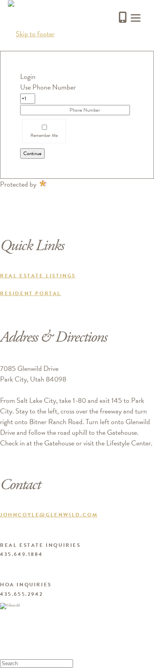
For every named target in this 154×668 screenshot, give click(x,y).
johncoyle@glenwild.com (49, 515)
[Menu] (135, 17)
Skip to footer (35, 33)
